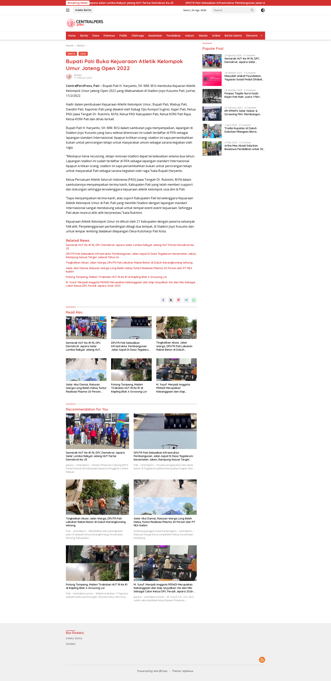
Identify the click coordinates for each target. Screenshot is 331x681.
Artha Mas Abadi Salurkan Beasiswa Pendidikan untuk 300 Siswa (244, 147)
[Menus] (68, 10)
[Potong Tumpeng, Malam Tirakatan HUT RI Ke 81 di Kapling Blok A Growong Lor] (131, 369)
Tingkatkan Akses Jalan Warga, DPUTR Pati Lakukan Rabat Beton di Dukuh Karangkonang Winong (129, 262)
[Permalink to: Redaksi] (69, 76)
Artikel (216, 35)
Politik (123, 35)
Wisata (203, 35)
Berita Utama (233, 35)
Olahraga (138, 35)
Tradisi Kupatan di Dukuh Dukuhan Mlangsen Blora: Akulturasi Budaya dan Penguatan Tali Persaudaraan (243, 130)
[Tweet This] (171, 300)
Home (72, 35)
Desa (96, 35)
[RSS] (262, 660)
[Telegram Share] (186, 300)
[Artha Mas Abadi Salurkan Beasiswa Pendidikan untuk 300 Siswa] (212, 148)
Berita (84, 35)
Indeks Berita (83, 9)
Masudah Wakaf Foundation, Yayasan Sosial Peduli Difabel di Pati (243, 77)
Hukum (189, 35)
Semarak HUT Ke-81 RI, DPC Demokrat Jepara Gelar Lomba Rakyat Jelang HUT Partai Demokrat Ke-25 (130, 246)
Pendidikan (174, 35)
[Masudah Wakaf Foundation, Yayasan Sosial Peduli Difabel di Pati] (212, 79)
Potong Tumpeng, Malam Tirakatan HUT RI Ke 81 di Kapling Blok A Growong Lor (116, 277)
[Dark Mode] (263, 10)
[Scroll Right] (261, 36)
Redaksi (78, 75)
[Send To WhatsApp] (194, 300)
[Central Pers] (85, 22)
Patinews (109, 35)
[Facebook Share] (163, 300)
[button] (252, 10)
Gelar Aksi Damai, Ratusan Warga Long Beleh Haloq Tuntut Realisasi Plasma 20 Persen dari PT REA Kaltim (129, 269)
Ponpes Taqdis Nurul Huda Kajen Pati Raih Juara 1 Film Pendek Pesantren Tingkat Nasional (242, 95)
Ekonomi (251, 35)
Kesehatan (155, 35)
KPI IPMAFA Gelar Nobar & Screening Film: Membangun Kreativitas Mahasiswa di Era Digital (242, 112)
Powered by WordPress (152, 671)
